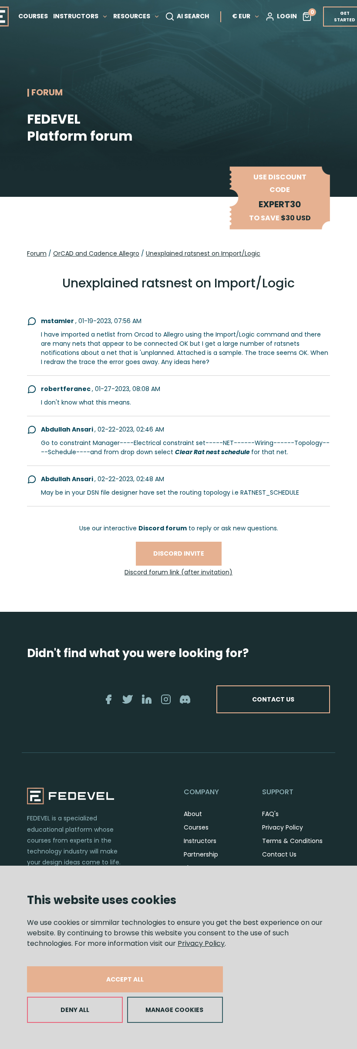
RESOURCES (132, 16)
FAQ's (270, 814)
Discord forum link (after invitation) (178, 572)
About (193, 814)
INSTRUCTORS (76, 16)
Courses (196, 827)
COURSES (33, 16)
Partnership (201, 854)
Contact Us (279, 854)
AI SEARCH (193, 16)
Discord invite (178, 553)
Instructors (200, 841)
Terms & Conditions (292, 841)
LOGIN (287, 16)
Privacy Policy (201, 943)
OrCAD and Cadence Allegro (96, 253)
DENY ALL (75, 1009)
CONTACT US (273, 699)
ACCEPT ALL (125, 979)
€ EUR (241, 16)
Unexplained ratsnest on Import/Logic (203, 253)
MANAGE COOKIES (174, 1009)
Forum (37, 253)
